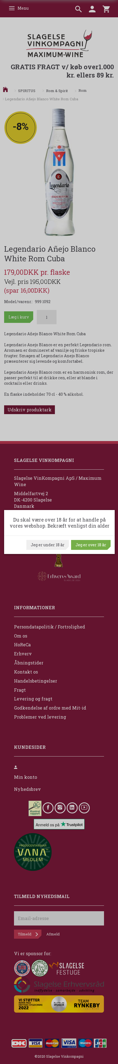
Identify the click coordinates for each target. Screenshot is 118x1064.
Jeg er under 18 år (47, 544)
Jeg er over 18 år (90, 544)
